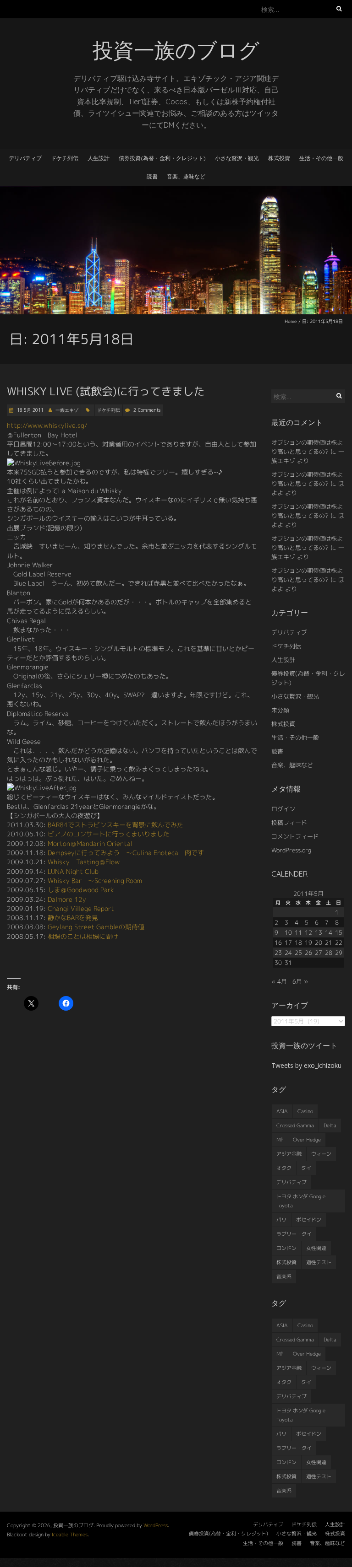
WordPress (155, 1525)
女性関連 (316, 1248)
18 (298, 942)
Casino (305, 1111)
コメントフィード (295, 836)
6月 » (300, 981)
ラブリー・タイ (294, 1234)
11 (298, 932)
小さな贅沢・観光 (237, 158)
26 (308, 952)
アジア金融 (289, 1154)
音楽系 (284, 1276)
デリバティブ (25, 158)
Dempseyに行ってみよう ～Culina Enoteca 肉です (126, 852)
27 (318, 952)
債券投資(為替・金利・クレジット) (162, 158)
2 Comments (146, 410)
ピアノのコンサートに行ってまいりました (109, 833)
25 (298, 952)
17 (288, 942)
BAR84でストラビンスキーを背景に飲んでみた (115, 824)
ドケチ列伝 (64, 158)
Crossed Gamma (295, 1125)
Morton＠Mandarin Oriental (90, 843)
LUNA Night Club (73, 871)
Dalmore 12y (67, 899)
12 (308, 932)
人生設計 (99, 158)
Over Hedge (307, 1139)
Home (291, 321)
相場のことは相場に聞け (83, 936)
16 (278, 942)
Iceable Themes (70, 1534)
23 (278, 952)
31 (288, 963)
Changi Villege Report (81, 908)
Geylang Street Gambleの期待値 (96, 926)
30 (278, 963)
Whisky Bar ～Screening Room (95, 880)
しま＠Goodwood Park (81, 889)
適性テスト (318, 1262)
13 (318, 932)
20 (318, 942)
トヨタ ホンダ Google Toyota (300, 1201)
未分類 (280, 710)
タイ (306, 1168)
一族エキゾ (66, 410)
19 (308, 942)
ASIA (282, 1111)
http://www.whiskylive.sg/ (47, 425)
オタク (284, 1168)
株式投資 (279, 158)
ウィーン (321, 1154)
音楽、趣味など (186, 176)
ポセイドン (308, 1219)
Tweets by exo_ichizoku (306, 1065)
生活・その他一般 (321, 158)
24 (288, 952)
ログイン (283, 809)
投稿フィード (289, 823)
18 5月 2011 (30, 410)
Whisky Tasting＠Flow (84, 861)
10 (288, 932)
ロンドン (286, 1248)
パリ (281, 1219)
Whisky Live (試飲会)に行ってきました (106, 391)
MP (279, 1139)
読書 (152, 176)
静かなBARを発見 (73, 917)
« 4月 (279, 981)
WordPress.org (291, 850)
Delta (330, 1125)
